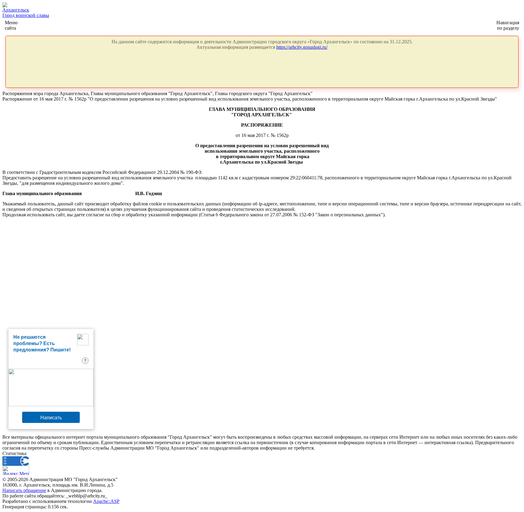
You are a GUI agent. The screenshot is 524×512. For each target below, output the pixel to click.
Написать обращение (24, 490)
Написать (51, 417)
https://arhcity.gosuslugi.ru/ (302, 47)
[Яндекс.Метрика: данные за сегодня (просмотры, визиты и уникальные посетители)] (15, 470)
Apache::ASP (106, 501)
